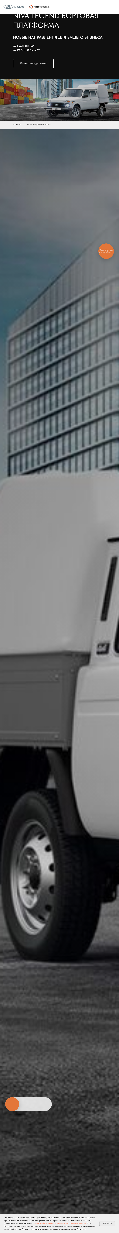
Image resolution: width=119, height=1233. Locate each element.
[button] (33, 63)
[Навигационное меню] (114, 7)
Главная (17, 124)
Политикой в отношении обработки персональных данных (60, 1223)
